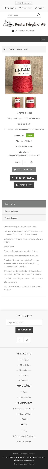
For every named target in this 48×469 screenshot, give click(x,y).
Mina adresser (25, 370)
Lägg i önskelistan (25, 178)
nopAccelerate (28, 464)
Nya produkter (25, 441)
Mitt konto (25, 360)
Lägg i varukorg (25, 169)
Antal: (18, 162)
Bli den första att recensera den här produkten (24, 129)
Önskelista (25, 380)
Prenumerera (24, 330)
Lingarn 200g (36, 155)
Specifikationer (11, 211)
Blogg (25, 392)
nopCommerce (29, 453)
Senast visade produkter (25, 436)
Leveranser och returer (25, 409)
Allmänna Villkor (25, 414)
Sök (39, 15)
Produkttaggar (11, 218)
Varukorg (25, 375)
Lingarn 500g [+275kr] (18, 155)
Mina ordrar (25, 365)
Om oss (25, 419)
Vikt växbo (23, 152)
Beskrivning (10, 204)
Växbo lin (29, 141)
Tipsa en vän (26, 185)
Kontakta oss (25, 397)
